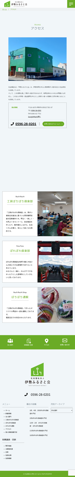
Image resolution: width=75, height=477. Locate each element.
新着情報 (8, 413)
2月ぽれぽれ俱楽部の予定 (38, 418)
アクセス (8, 429)
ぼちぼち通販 (9, 426)
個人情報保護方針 (11, 432)
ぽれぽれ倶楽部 (10, 423)
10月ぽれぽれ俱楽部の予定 (39, 435)
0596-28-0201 (36, 110)
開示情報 (8, 446)
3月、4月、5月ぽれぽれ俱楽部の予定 (39, 412)
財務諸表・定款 (9, 439)
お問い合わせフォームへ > (53, 124)
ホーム (4, 9)
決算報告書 (9, 449)
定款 (6, 452)
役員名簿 (8, 455)
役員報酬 (8, 458)
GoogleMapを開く (34, 116)
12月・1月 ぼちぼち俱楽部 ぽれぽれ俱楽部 (38, 424)
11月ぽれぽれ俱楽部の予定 (39, 430)
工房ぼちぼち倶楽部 (12, 419)
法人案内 (8, 416)
